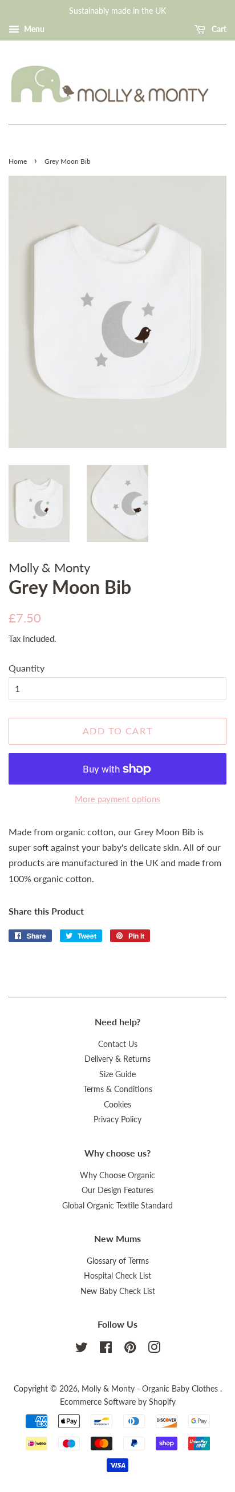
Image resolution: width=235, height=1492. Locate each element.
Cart (218, 29)
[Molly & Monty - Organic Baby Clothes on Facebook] (105, 1349)
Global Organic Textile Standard (117, 1205)
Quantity (26, 667)
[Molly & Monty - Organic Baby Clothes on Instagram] (154, 1349)
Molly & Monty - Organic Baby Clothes (151, 1388)
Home (18, 161)
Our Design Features (117, 1190)
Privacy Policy (117, 1119)
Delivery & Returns (117, 1059)
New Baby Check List (117, 1291)
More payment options (117, 799)
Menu (33, 29)
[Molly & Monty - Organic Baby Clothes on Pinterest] (130, 1349)
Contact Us (117, 1044)
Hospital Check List (117, 1275)
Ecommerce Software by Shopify (118, 1401)
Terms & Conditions (117, 1089)
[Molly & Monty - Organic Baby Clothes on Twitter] (81, 1349)
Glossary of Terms (118, 1260)
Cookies (117, 1104)
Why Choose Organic (117, 1175)
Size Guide (117, 1074)
